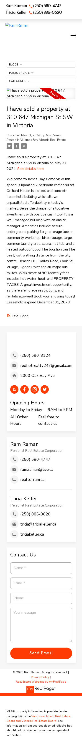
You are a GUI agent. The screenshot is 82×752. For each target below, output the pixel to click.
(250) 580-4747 (47, 6)
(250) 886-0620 (47, 13)
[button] (33, 6)
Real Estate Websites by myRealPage (41, 682)
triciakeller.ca (32, 534)
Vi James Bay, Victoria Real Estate (43, 140)
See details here (30, 168)
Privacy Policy (40, 677)
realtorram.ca (32, 479)
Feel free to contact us (48, 420)
